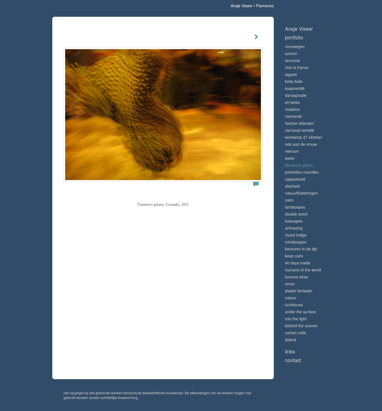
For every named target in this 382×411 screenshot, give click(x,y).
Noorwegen (295, 46)
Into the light (295, 318)
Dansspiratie (295, 95)
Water (290, 158)
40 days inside (297, 263)
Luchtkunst (294, 304)
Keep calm (294, 256)
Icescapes (294, 221)
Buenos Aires (296, 276)
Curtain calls (295, 332)
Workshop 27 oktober (303, 137)
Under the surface (300, 311)
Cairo (289, 200)
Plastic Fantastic (298, 290)
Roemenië (293, 116)
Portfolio (294, 37)
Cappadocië (295, 179)
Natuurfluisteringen (301, 193)
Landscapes (295, 207)
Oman (290, 283)
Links (290, 351)
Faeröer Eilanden (299, 123)
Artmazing (294, 228)
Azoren (291, 53)
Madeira (292, 109)
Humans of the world (303, 270)
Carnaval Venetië (299, 130)
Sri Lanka (292, 102)
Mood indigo (296, 235)
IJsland (290, 339)
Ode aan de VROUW (301, 144)
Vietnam (292, 151)
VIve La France (296, 67)
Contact (293, 360)
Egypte (291, 74)
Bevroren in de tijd (301, 249)
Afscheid (292, 186)
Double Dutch (296, 214)
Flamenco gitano (299, 165)
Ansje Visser (242, 5)
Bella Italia (294, 81)
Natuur (290, 297)
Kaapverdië (295, 88)
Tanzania (292, 60)
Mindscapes (295, 242)
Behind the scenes (301, 325)
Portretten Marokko (302, 172)
